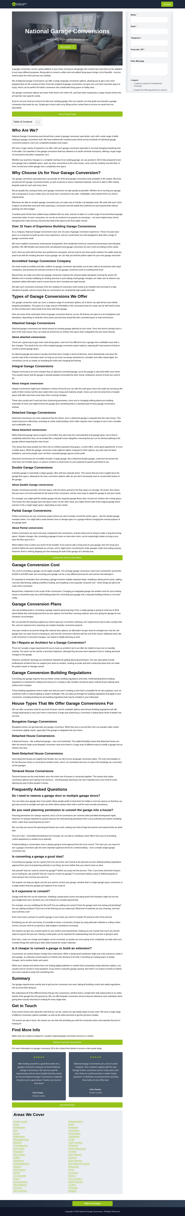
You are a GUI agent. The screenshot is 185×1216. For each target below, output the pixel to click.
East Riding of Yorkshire (79, 1164)
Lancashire (73, 1173)
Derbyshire (73, 1128)
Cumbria (72, 1185)
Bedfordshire (19, 1137)
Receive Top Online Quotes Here (67, 1042)
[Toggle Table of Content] (36, 122)
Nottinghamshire (75, 1121)
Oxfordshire (18, 1161)
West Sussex (19, 1155)
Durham (72, 1176)
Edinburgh (73, 1188)
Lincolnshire (73, 1131)
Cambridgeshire (20, 1146)
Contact (167, 4)
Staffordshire (74, 1137)
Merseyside (73, 1167)
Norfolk (16, 1173)
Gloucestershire (20, 1182)
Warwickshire (19, 1170)
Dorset (16, 1179)
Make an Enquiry (93, 1203)
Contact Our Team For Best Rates (67, 558)
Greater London (20, 1121)
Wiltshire (17, 1167)
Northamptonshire (21, 1164)
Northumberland (75, 1182)
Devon (71, 1170)
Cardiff (71, 1140)
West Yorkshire (75, 1155)
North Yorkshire (75, 1161)
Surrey (16, 1134)
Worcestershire (20, 1191)
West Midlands (20, 1185)
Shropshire (73, 1146)
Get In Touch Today (67, 114)
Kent (15, 1131)
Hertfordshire (19, 1128)
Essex (16, 1124)
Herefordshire (74, 1134)
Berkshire (17, 1143)
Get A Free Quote (67, 1105)
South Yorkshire (75, 1143)
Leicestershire (19, 1176)
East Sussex (19, 1149)
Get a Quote (65, 47)
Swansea (72, 1158)
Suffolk (16, 1158)
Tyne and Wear (75, 1179)
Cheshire (72, 1152)
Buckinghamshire (21, 1140)
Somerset (17, 1188)
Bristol (71, 1124)
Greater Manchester (77, 1149)
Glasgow (72, 1191)
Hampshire (18, 1152)
